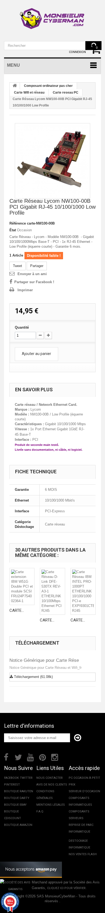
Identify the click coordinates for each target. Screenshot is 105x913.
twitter (26, 778)
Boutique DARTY (16, 798)
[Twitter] (18, 757)
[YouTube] (30, 757)
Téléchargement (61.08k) (33, 677)
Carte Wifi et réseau (29, 92)
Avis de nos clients (51, 784)
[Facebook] (6, 757)
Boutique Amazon (18, 825)
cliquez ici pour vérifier (66, 888)
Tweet (17, 266)
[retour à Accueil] (15, 86)
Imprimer (25, 290)
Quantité (22, 327)
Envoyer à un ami (32, 274)
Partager (36, 266)
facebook (11, 778)
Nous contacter (49, 778)
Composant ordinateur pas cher (48, 86)
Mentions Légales (50, 805)
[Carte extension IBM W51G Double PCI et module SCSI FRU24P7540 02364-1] (21, 586)
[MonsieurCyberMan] (52, 15)
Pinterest (12, 784)
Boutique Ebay (15, 805)
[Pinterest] (42, 757)
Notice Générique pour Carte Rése (44, 660)
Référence (17, 223)
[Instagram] (54, 757)
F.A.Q (39, 811)
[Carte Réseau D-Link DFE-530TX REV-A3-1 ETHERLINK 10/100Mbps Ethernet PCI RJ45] (52, 591)
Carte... (16, 610)
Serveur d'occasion (84, 791)
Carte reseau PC (65, 92)
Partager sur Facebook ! (34, 282)
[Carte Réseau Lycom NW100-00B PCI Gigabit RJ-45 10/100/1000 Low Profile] (52, 161)
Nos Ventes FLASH (83, 854)
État (12, 230)
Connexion (77, 52)
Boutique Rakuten (18, 791)
